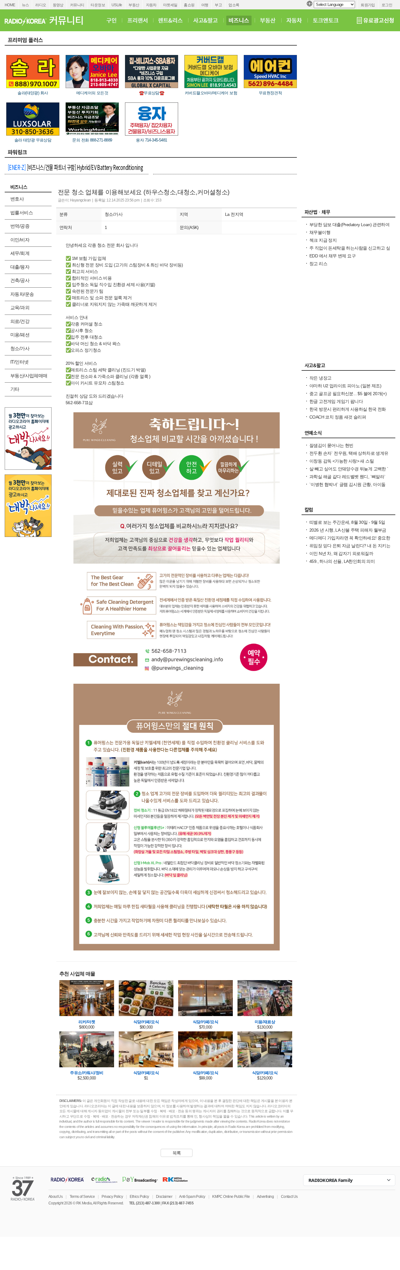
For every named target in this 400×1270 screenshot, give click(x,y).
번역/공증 (19, 226)
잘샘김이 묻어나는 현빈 (331, 445)
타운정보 (98, 5)
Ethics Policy (139, 1196)
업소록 (233, 5)
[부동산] (268, 20)
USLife (117, 5)
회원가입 (368, 5)
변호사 (17, 198)
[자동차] (294, 20)
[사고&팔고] (205, 20)
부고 (218, 5)
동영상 (58, 5)
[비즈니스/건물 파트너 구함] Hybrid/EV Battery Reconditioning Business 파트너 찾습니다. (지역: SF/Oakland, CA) (75, 168)
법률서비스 (21, 212)
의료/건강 (19, 321)
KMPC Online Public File (231, 1196)
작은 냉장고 (320, 377)
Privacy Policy (112, 1196)
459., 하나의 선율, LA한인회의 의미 (342, 561)
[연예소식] (348, 434)
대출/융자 (19, 267)
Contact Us (289, 1196)
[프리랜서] (137, 20)
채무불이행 (319, 232)
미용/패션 (19, 334)
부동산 (133, 5)
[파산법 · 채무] (348, 213)
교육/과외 (19, 307)
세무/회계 (19, 253)
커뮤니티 (77, 5)
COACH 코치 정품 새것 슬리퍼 (337, 416)
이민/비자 (19, 239)
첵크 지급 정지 (323, 240)
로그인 (387, 5)
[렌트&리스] (170, 20)
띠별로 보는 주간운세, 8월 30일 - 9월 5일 (347, 522)
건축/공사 (19, 280)
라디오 (40, 5)
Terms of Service (82, 1196)
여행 (204, 5)
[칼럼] (348, 511)
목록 (176, 1152)
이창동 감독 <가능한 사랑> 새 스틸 (341, 461)
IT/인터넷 (19, 362)
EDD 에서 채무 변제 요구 (332, 255)
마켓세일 (170, 5)
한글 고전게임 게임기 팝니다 (336, 401)
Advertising (265, 1196)
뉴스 (25, 5)
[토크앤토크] (325, 20)
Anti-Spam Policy (192, 1196)
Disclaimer (164, 1196)
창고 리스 (318, 263)
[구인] (111, 20)
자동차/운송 (22, 294)
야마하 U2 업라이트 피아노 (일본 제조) (345, 385)
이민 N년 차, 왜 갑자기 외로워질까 (341, 553)
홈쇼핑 (189, 5)
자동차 (151, 5)
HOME (10, 5)
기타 (14, 389)
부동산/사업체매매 (29, 375)
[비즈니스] (238, 20)
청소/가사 (19, 348)
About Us (55, 1196)
